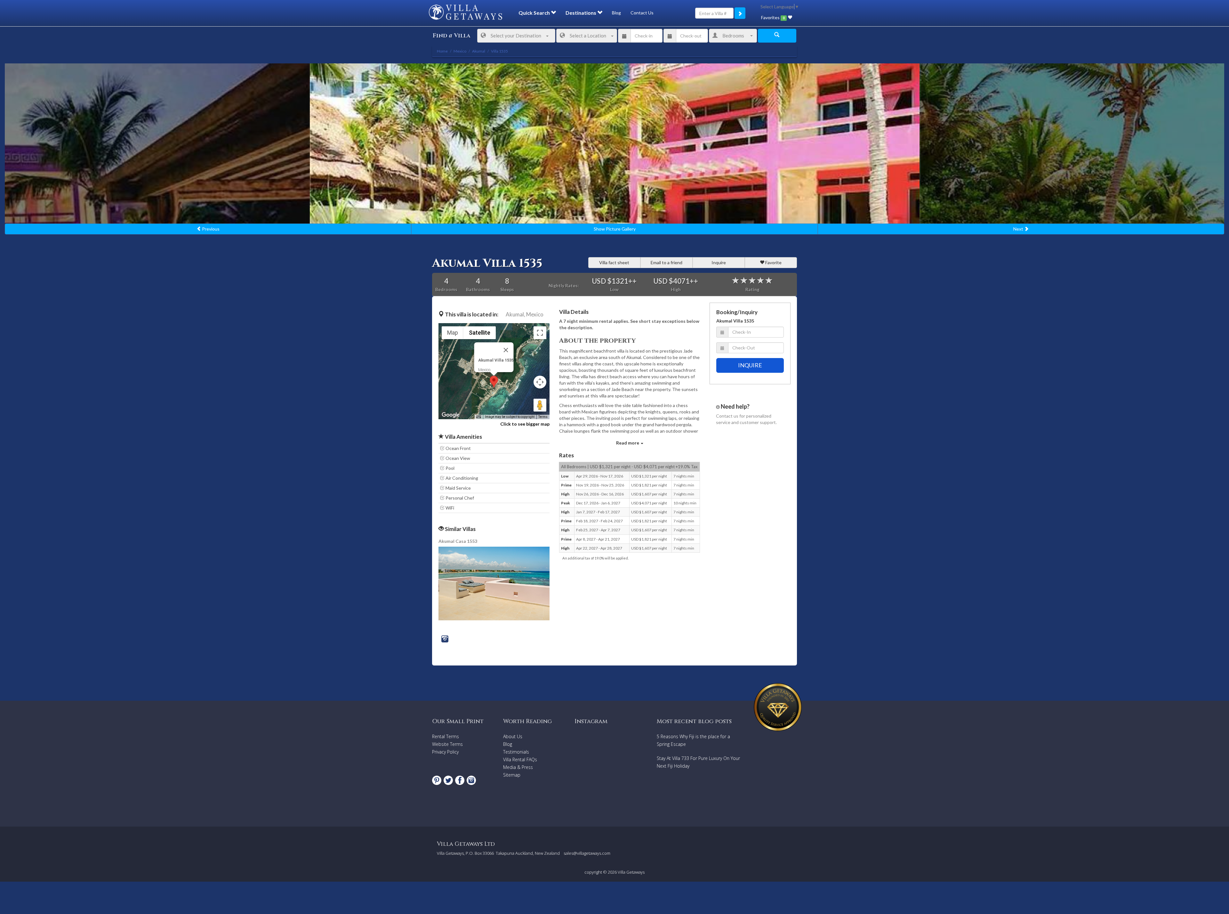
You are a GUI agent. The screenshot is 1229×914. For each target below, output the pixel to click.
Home (442, 51)
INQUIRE (750, 365)
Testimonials (516, 752)
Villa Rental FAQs (520, 759)
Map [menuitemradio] (452, 332)
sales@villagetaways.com (587, 853)
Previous (210, 229)
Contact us (727, 416)
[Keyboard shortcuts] (478, 417)
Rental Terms (445, 736)
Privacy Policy (445, 752)
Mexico (534, 314)
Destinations (581, 13)
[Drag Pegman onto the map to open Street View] (540, 405)
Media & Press (518, 767)
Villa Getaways (631, 872)
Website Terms (447, 744)
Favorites (772, 17)
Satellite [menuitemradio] (479, 332)
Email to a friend (666, 262)
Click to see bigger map (525, 424)
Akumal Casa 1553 (457, 541)
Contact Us (642, 12)
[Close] (506, 350)
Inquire (718, 262)
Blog (616, 12)
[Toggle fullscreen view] (540, 332)
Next (1018, 229)
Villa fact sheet (614, 262)
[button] (494, 382)
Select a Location (588, 35)
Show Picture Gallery (615, 229)
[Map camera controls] (540, 382)
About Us (512, 736)
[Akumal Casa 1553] (494, 583)
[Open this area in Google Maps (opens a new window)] (450, 415)
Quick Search (534, 13)
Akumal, (515, 314)
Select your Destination (516, 35)
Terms (543, 417)
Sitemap (511, 775)
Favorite (773, 262)
